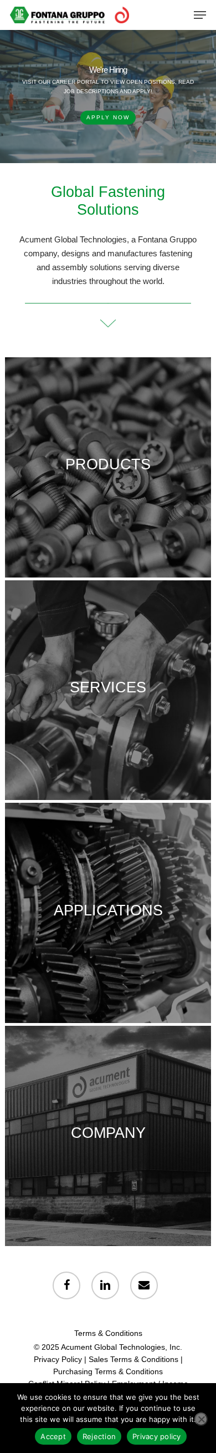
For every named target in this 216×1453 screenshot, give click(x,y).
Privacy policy (156, 1436)
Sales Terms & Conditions (133, 1359)
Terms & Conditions (108, 1333)
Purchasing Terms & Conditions (108, 1371)
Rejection (99, 1436)
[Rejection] (201, 1419)
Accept (53, 1436)
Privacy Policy (58, 1359)
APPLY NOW (108, 117)
